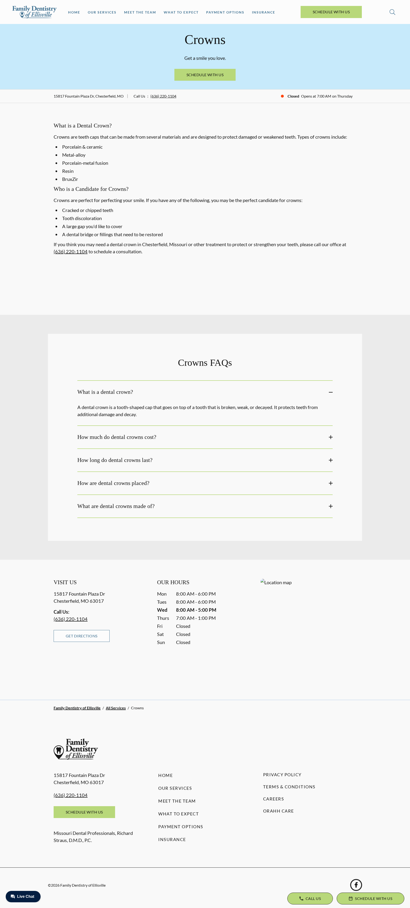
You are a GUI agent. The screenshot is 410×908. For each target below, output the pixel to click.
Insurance (263, 12)
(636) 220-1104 (163, 96)
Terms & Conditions (289, 786)
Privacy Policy (282, 774)
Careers (273, 798)
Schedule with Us (331, 11)
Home (74, 12)
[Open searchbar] (392, 12)
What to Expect (181, 12)
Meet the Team (140, 12)
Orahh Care (278, 811)
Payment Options (225, 12)
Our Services (102, 12)
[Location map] (308, 630)
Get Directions (82, 636)
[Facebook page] (356, 885)
